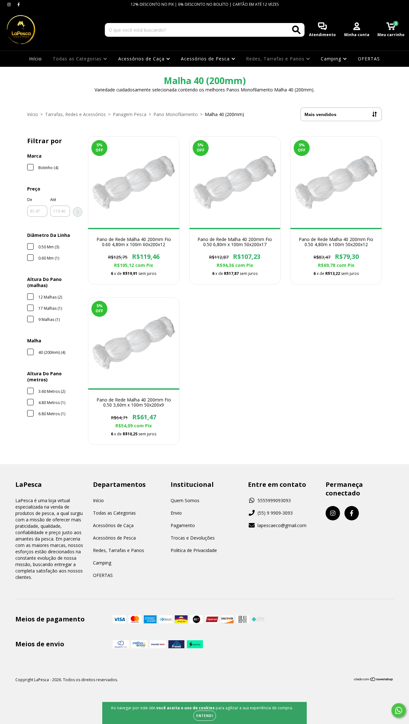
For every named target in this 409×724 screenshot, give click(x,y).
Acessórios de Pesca (206, 59)
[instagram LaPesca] (9, 4)
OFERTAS (369, 59)
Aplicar (77, 212)
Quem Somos (185, 500)
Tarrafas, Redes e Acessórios (75, 114)
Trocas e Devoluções (193, 538)
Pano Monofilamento (175, 114)
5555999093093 (274, 500)
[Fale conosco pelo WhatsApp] (398, 710)
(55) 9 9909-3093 (275, 513)
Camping (332, 59)
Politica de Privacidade (194, 550)
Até (53, 199)
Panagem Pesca (129, 114)
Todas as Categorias (78, 59)
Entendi (204, 715)
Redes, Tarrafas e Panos (276, 59)
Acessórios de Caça (142, 59)
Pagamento (183, 525)
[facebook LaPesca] (18, 4)
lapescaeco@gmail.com (282, 525)
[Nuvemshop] (374, 680)
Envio (176, 513)
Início (35, 59)
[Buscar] (296, 29)
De (29, 199)
